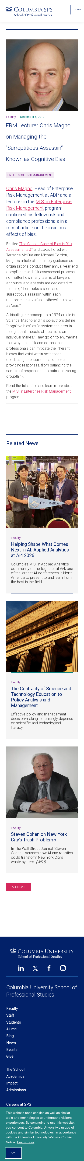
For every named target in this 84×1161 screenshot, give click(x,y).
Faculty (12, 1008)
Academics (15, 1076)
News (11, 1043)
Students (13, 1022)
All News (18, 887)
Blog (10, 1036)
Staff (10, 1015)
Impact (12, 1083)
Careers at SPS (18, 1104)
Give (10, 1056)
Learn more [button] (25, 1142)
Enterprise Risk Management (30, 175)
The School (15, 1069)
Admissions (16, 1090)
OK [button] (13, 1152)
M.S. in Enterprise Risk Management (41, 391)
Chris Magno (19, 188)
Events (12, 1049)
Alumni (11, 1029)
